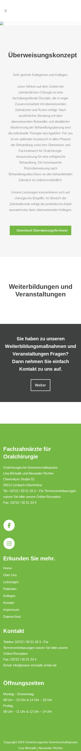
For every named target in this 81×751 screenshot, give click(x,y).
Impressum (11, 609)
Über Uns (10, 575)
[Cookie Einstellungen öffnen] (7, 745)
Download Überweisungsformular (42, 230)
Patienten (9, 588)
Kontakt (8, 602)
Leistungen (11, 582)
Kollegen (9, 595)
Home (7, 568)
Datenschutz (12, 616)
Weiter (40, 385)
